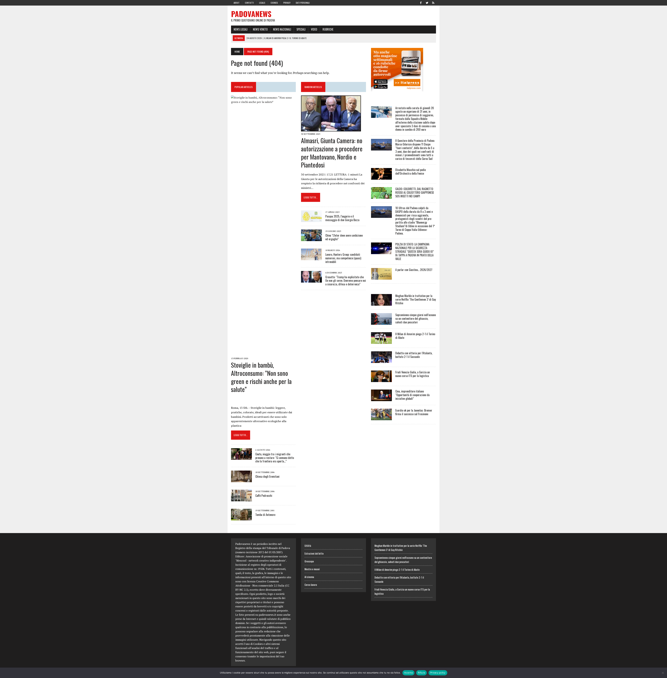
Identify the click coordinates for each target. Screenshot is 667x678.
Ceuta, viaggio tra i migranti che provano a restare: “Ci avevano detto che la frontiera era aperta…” (274, 457)
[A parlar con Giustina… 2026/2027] (381, 277)
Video (314, 29)
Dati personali (303, 2)
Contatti (249, 2)
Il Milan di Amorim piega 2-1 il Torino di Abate (415, 336)
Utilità (307, 545)
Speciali (301, 29)
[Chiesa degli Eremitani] (241, 480)
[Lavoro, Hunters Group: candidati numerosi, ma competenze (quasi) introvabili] (311, 258)
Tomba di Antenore (265, 515)
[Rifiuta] (662, 673)
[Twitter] (427, 2)
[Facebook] (420, 2)
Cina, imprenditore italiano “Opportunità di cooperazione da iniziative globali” (412, 395)
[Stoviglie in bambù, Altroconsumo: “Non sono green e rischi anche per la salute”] (263, 353)
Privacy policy (438, 672)
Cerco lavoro (310, 585)
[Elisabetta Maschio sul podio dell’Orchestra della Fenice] (381, 177)
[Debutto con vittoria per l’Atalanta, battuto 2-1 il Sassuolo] (381, 361)
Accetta (408, 672)
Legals (262, 2)
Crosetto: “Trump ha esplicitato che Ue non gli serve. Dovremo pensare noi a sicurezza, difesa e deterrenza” (345, 280)
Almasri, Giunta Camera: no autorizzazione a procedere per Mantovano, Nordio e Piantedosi (332, 152)
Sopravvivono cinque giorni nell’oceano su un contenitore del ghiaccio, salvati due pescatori (415, 318)
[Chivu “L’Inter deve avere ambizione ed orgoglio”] (311, 239)
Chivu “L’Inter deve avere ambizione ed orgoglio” (344, 237)
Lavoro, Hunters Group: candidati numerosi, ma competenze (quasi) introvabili (343, 258)
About (237, 2)
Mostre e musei (312, 569)
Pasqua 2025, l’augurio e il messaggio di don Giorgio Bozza (342, 218)
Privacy (286, 2)
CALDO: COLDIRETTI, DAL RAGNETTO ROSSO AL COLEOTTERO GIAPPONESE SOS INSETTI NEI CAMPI (414, 192)
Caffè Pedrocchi (263, 495)
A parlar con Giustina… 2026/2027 (413, 270)
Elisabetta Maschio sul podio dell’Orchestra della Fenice (410, 171)
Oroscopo (309, 561)
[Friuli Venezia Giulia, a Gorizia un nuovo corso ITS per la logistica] (381, 380)
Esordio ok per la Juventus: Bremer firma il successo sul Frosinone (413, 412)
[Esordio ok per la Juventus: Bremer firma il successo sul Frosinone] (381, 418)
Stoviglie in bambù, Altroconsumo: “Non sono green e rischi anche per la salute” (261, 377)
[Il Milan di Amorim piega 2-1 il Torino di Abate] (381, 342)
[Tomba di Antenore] (241, 518)
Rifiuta (421, 672)
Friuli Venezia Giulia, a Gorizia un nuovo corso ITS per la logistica (412, 374)
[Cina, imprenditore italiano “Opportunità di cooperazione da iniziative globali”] (381, 399)
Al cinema (309, 577)
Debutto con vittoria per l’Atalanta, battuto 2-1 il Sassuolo (413, 355)
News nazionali (282, 29)
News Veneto (260, 29)
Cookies (274, 2)
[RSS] (433, 2)
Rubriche (328, 29)
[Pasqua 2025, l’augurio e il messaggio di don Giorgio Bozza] (311, 219)
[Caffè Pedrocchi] (241, 499)
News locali (241, 29)
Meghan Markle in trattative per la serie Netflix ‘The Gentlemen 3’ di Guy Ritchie (415, 299)
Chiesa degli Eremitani (267, 476)
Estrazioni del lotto (314, 553)
